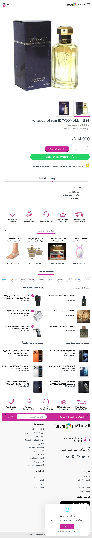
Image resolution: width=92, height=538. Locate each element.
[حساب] (8, 4)
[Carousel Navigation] (4, 231)
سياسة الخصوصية (84, 487)
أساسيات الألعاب (38, 454)
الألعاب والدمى (39, 451)
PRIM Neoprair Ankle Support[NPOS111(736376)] (13, 239)
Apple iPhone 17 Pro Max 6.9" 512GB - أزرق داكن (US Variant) (17, 382)
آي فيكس (86, 484)
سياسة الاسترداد (84, 491)
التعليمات (41, 480)
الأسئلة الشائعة (85, 477)
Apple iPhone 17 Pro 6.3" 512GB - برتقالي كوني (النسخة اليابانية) (15, 352)
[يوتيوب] (67, 456)
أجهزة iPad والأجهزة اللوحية (34, 433)
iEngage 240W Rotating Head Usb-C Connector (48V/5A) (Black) (17, 327)
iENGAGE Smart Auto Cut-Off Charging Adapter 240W (17, 312)
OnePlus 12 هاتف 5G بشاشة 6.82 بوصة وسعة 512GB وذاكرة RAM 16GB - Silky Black (62, 382)
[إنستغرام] (73, 456)
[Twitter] (83, 456)
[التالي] (88, 55)
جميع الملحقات (39, 436)
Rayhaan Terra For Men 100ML (62, 326)
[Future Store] (76, 6)
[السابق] (3, 55)
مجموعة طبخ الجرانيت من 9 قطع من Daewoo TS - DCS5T (57, 239)
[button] (84, 125)
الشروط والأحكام (84, 480)
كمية (88, 146)
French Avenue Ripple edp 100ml (61, 295)
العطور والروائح (38, 462)
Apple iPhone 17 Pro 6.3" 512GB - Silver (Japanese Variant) (15, 367)
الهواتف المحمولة (38, 429)
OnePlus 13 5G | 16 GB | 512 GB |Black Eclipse (62, 352)
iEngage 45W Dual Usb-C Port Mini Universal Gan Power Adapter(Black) (16, 296)
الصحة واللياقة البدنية (36, 458)
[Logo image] (87, 279)
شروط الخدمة (39, 484)
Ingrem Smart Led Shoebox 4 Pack (80, 239)
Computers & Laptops (33, 440)
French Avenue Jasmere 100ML (62, 311)
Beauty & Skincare (34, 465)
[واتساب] (78, 456)
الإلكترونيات (40, 444)
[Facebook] (88, 456)
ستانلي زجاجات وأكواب (36, 447)
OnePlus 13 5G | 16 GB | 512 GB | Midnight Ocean (62, 367)
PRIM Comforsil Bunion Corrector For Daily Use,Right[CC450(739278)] (35, 239)
